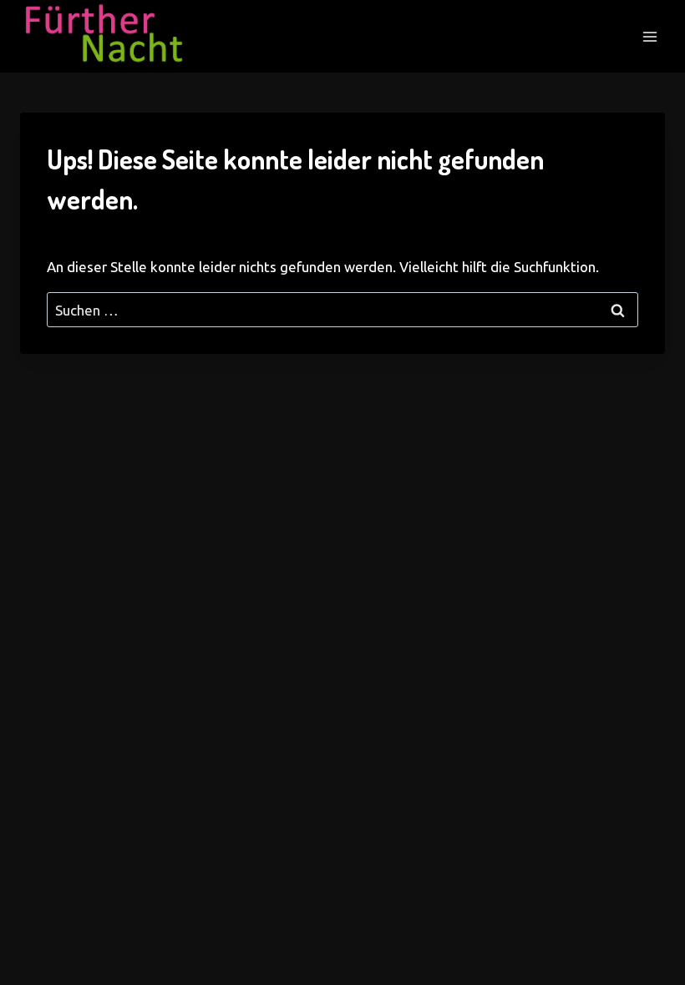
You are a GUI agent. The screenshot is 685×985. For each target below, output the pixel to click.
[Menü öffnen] (649, 36)
